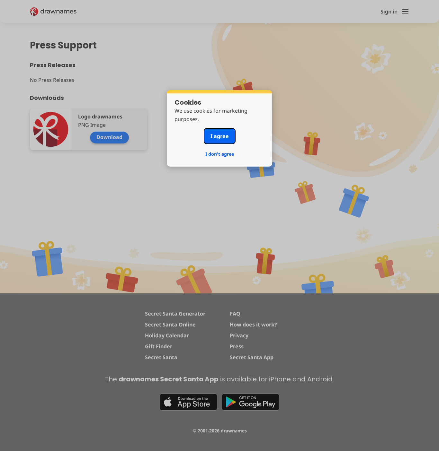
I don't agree (219, 154)
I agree (220, 136)
